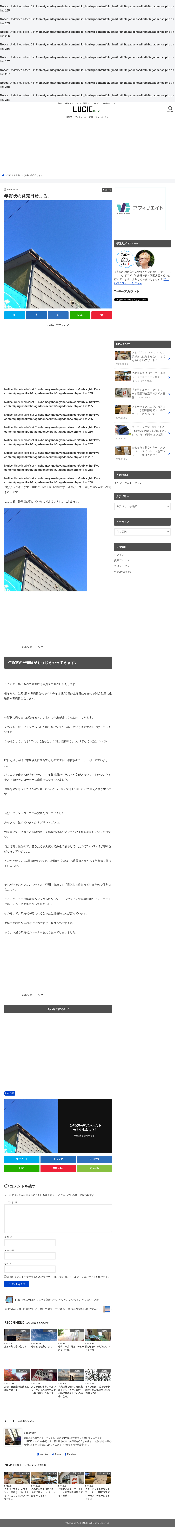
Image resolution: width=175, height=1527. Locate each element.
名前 (8, 1237)
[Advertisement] (87, 146)
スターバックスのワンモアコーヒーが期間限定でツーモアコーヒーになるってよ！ (140, 412)
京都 (91, 117)
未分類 (11, 1093)
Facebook (72, 1454)
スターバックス (102, 117)
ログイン (119, 554)
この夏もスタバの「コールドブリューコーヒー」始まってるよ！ (148, 377)
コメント (10, 1202)
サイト (7, 1263)
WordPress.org (122, 571)
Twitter (58, 1454)
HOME (69, 117)
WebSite (44, 1454)
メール (9, 1250)
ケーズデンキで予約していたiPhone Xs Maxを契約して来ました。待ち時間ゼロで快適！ (141, 433)
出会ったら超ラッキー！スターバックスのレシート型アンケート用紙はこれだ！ (140, 453)
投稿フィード (122, 560)
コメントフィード (124, 566)
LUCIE (85, 1523)
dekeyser (30, 1432)
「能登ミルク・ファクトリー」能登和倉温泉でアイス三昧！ (148, 393)
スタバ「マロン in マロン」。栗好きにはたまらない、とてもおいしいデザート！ (141, 358)
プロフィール (80, 117)
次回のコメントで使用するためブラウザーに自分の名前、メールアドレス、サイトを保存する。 (58, 1276)
